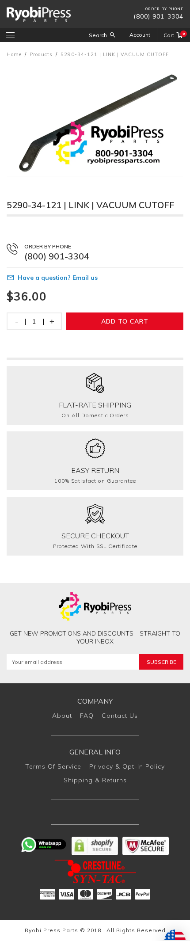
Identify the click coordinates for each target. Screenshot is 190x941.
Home (14, 54)
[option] (95, 120)
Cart (173, 34)
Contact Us (120, 716)
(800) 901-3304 (158, 16)
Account (139, 34)
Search (98, 35)
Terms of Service (53, 766)
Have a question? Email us (58, 278)
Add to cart (124, 321)
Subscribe (161, 662)
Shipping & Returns (95, 780)
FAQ (87, 716)
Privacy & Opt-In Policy (127, 766)
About (62, 716)
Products (41, 54)
